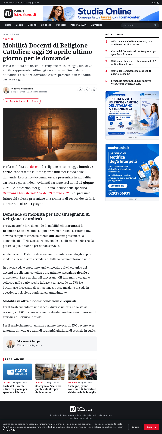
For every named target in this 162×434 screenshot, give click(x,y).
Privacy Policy (10, 430)
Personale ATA (78, 25)
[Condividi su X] (87, 90)
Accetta (151, 427)
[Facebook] (153, 2)
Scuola (19, 25)
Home (8, 25)
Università (96, 25)
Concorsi (61, 25)
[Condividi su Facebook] (80, 90)
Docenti (32, 25)
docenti (35, 167)
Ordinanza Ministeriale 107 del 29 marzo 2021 (36, 193)
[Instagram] (158, 2)
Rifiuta (135, 427)
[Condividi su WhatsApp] (94, 90)
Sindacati (46, 25)
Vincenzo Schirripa (22, 88)
